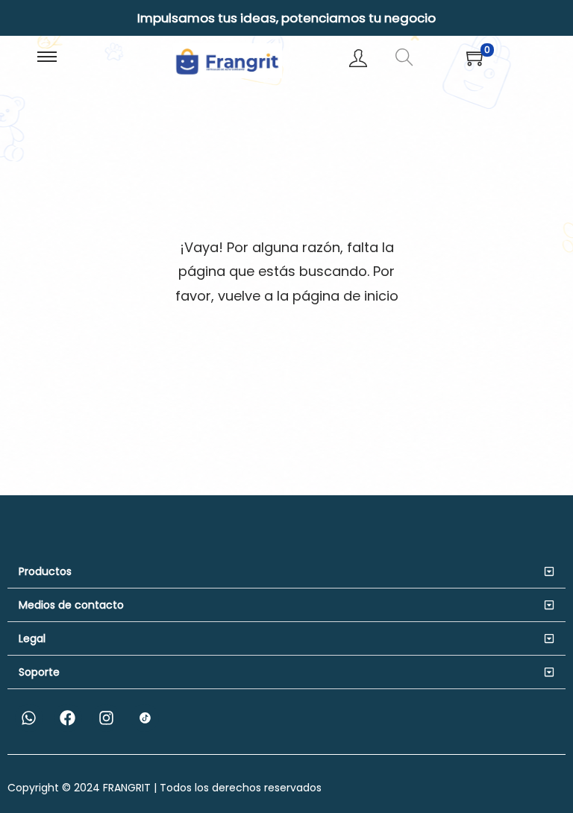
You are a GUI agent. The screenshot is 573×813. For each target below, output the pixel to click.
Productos (45, 571)
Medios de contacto (71, 604)
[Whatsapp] (29, 718)
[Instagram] (107, 718)
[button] (286, 571)
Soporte (39, 672)
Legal (32, 638)
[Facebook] (68, 718)
